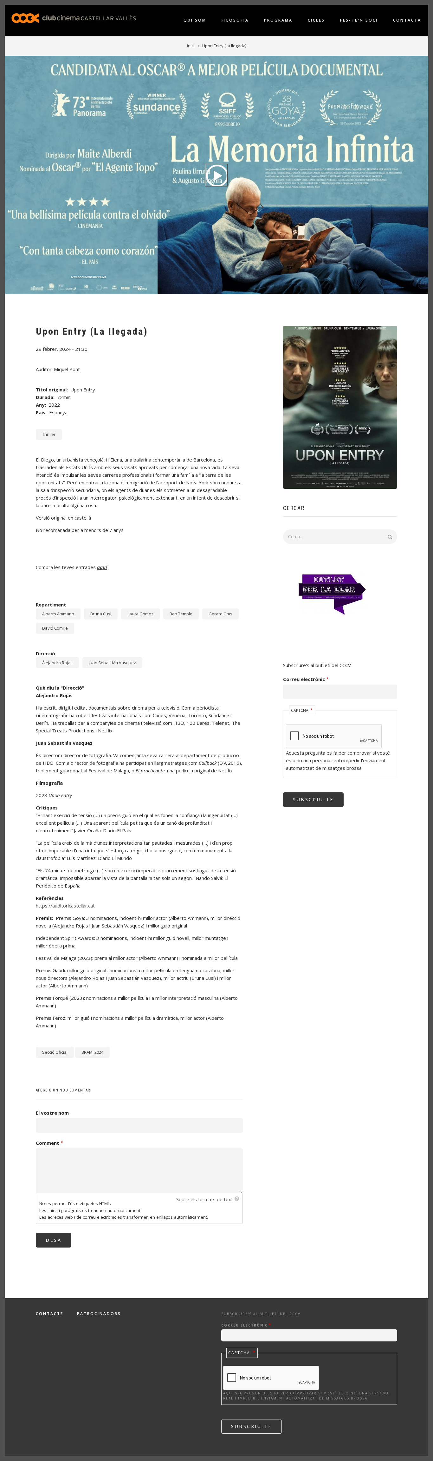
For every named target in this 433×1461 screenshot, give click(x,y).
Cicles (316, 20)
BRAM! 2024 (92, 1052)
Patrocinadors (99, 1313)
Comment (47, 1143)
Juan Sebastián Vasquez (112, 662)
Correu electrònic (304, 679)
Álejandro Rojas (57, 662)
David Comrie (55, 628)
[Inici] (73, 17)
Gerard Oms (220, 614)
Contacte (49, 1313)
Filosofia (235, 20)
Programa (278, 20)
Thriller (48, 434)
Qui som (195, 20)
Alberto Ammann (58, 614)
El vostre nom (52, 1113)
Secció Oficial (55, 1052)
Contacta (407, 20)
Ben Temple (181, 614)
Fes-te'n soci (359, 20)
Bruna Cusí (100, 614)
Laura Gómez (140, 614)
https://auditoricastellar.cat (65, 905)
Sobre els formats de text (204, 1199)
